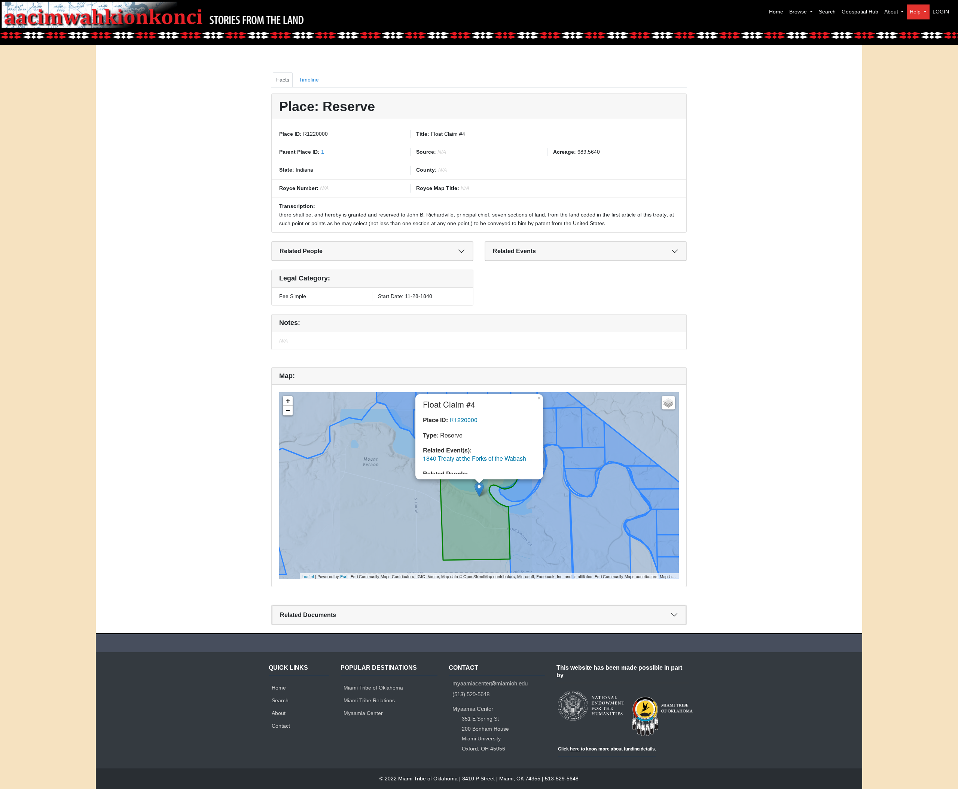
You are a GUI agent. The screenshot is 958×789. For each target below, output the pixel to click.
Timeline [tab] (309, 80)
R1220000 (463, 419)
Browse (798, 12)
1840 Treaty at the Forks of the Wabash (474, 458)
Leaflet (308, 576)
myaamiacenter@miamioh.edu (490, 683)
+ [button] (288, 401)
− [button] (288, 410)
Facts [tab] (282, 80)
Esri (343, 576)
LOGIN (941, 12)
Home (776, 12)
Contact (281, 726)
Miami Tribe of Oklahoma (373, 688)
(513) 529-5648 (470, 694)
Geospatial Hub (860, 12)
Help (916, 12)
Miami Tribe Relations (369, 700)
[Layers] (668, 402)
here (575, 749)
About (892, 12)
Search (827, 12)
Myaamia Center (363, 713)
